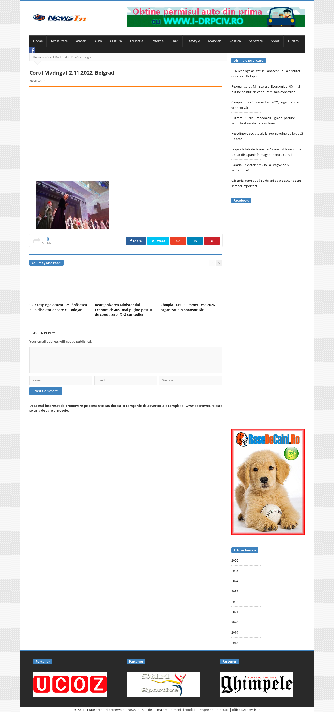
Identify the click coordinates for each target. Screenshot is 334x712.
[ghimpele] (256, 684)
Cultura (116, 41)
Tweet (160, 241)
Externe (157, 41)
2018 (234, 642)
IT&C (174, 41)
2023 (234, 591)
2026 (234, 560)
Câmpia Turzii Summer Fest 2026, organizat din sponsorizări (188, 307)
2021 (234, 612)
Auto (98, 41)
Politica (235, 41)
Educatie (136, 41)
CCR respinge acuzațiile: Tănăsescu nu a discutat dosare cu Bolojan (58, 307)
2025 (234, 570)
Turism (293, 41)
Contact (223, 709)
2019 (234, 632)
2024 (234, 581)
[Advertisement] (125, 128)
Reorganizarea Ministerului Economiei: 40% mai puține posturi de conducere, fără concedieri (124, 309)
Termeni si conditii (182, 709)
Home (38, 41)
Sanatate (256, 41)
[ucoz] (70, 684)
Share (137, 241)
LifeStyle (193, 41)
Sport (275, 41)
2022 (234, 601)
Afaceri (81, 41)
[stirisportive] (163, 684)
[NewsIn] (59, 17)
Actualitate (59, 41)
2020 (234, 622)
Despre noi (206, 709)
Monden (214, 41)
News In (133, 709)
